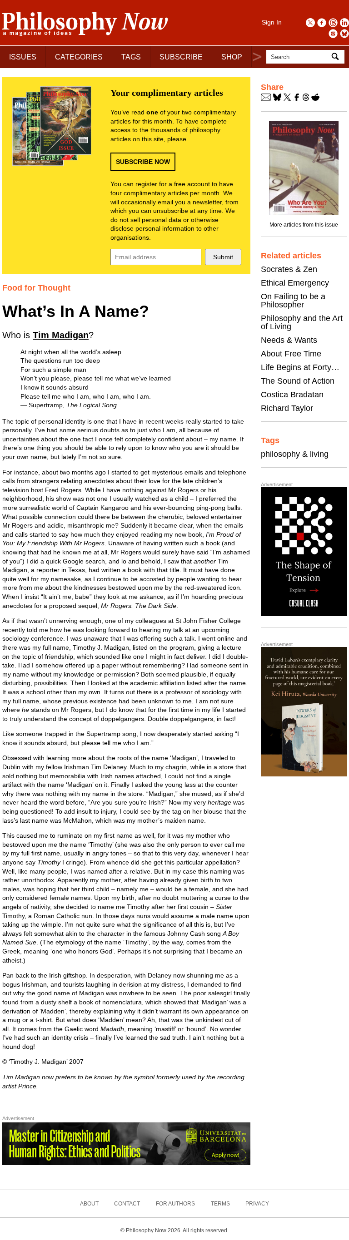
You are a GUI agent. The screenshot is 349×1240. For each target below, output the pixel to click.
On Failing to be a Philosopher (293, 300)
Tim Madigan (61, 335)
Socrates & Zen (289, 269)
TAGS (131, 57)
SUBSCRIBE (181, 57)
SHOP (231, 57)
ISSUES (22, 57)
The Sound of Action (297, 380)
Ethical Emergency (295, 282)
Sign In (272, 22)
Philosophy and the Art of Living (302, 322)
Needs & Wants (289, 340)
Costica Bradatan (292, 394)
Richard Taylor (287, 408)
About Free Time (291, 353)
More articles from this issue (303, 225)
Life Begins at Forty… (300, 367)
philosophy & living (295, 454)
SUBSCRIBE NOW (143, 161)
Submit (223, 257)
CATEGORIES (79, 57)
